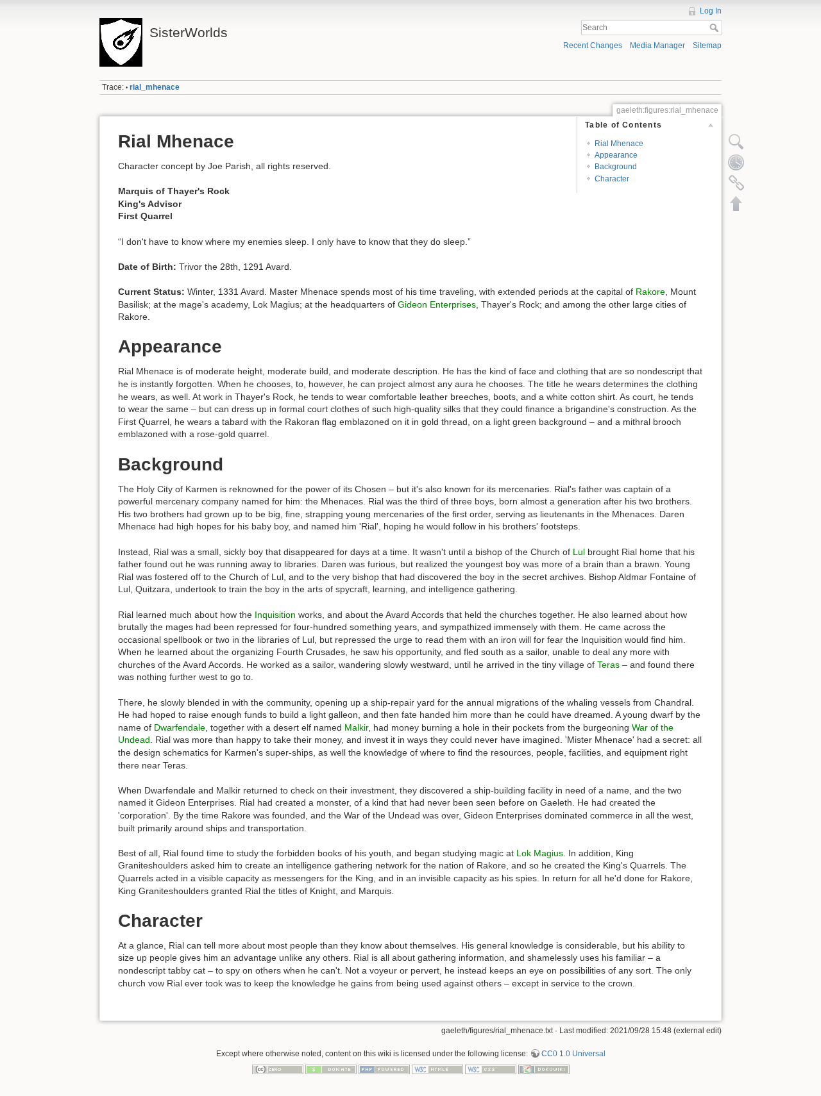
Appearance (616, 155)
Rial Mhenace (619, 143)
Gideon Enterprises (437, 304)
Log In (711, 10)
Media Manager (657, 45)
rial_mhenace (155, 87)
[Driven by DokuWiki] (544, 1069)
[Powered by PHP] (384, 1069)
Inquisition (275, 615)
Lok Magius (539, 853)
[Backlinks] (736, 182)
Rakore (650, 291)
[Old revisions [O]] (736, 162)
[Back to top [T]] (736, 203)
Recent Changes (592, 45)
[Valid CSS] (490, 1069)
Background (616, 166)
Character (612, 178)
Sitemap (707, 45)
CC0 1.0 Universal (573, 1053)
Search (715, 27)
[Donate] (331, 1069)
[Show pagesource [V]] (736, 141)
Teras (608, 665)
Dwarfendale (179, 727)
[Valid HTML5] (437, 1069)
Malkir (356, 727)
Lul (579, 552)
